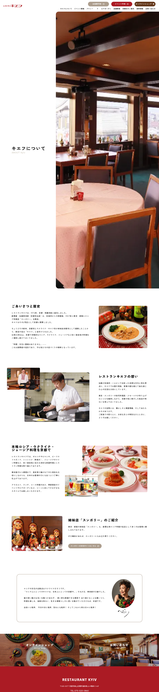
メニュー (90, 9)
